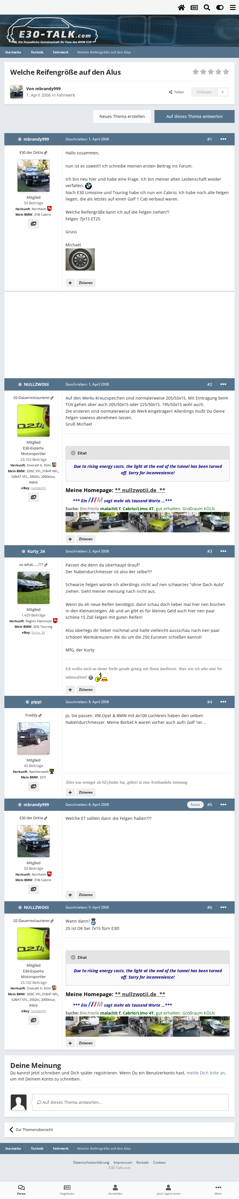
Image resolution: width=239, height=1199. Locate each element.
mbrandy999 (48, 88)
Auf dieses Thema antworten (194, 116)
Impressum (123, 1162)
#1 (209, 139)
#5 (209, 804)
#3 (209, 551)
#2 (209, 384)
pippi (36, 702)
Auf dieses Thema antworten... (71, 1102)
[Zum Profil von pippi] (33, 738)
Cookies (159, 1162)
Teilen (178, 92)
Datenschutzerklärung (91, 1162)
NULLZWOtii (36, 384)
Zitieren (86, 282)
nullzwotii (38, 488)
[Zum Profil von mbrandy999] (16, 92)
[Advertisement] (119, 334)
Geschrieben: (87, 139)
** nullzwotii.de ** (140, 490)
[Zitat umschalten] (74, 453)
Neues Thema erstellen (122, 116)
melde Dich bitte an (206, 1073)
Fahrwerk (66, 95)
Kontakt (142, 1162)
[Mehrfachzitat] (70, 283)
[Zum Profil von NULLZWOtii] (33, 421)
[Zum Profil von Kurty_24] (33, 588)
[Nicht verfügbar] (80, 259)
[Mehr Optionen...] (223, 139)
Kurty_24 (36, 551)
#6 (209, 907)
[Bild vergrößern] (88, 185)
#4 (209, 702)
